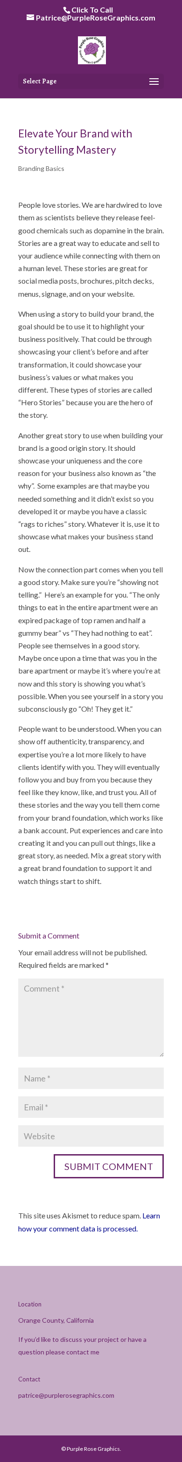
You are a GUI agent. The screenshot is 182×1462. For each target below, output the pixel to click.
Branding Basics (41, 168)
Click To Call (92, 9)
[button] (154, 82)
